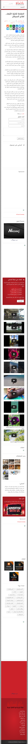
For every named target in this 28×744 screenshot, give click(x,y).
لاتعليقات (12, 22)
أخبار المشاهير (20, 600)
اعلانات (14, 592)
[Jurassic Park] (14, 341)
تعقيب (23, 113)
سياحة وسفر (12, 594)
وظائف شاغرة (20, 608)
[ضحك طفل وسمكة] (14, 327)
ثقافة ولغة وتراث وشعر (18, 611)
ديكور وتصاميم (20, 597)
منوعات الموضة (10, 600)
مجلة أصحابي (19, 21)
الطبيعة (21, 592)
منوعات (8, 606)
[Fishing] (14, 367)
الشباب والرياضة (9, 603)
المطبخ (14, 606)
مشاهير (12, 608)
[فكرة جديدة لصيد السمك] (14, 394)
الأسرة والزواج (20, 589)
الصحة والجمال (20, 603)
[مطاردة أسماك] (14, 407)
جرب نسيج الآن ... (14, 693)
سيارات (21, 606)
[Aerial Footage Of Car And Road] (14, 435)
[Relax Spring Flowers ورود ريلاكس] (14, 354)
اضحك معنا (20, 594)
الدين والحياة (10, 589)
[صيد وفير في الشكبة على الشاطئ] (14, 380)
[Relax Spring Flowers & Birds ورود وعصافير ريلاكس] (14, 420)
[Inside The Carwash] (14, 314)
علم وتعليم (21, 614)
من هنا (19, 301)
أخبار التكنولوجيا (10, 597)
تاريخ (9, 611)
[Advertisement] (14, 191)
